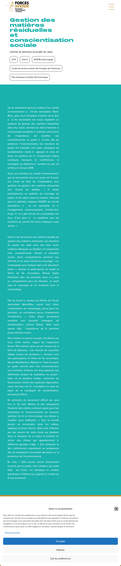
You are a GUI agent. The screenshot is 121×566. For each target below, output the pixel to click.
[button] (116, 508)
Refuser (60, 550)
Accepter (60, 541)
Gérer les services (12, 532)
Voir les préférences (60, 558)
